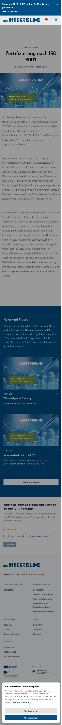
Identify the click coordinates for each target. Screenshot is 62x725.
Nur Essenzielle (31, 711)
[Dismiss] (57, 4)
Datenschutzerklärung (21, 702)
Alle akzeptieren (31, 718)
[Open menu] (56, 19)
